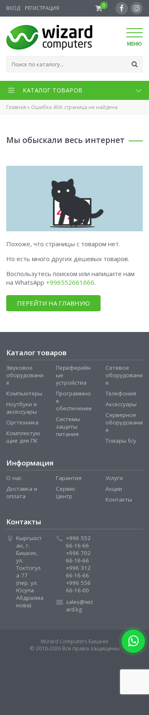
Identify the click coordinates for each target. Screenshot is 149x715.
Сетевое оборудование (124, 375)
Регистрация (42, 8)
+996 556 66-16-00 (78, 586)
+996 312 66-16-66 (78, 571)
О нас (14, 478)
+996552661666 (70, 282)
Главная (16, 107)
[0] (98, 8)
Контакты (119, 499)
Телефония (121, 393)
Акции (114, 488)
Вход (13, 8)
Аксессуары (121, 404)
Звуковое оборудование (24, 375)
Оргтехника (22, 422)
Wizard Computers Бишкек (75, 641)
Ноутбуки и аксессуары (21, 407)
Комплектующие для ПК (23, 436)
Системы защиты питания (68, 426)
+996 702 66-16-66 (78, 556)
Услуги (114, 478)
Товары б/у (121, 440)
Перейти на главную (53, 303)
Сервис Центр (65, 492)
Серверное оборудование (124, 422)
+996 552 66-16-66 (78, 541)
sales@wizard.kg (79, 605)
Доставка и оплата (21, 492)
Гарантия (69, 478)
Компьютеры (24, 393)
